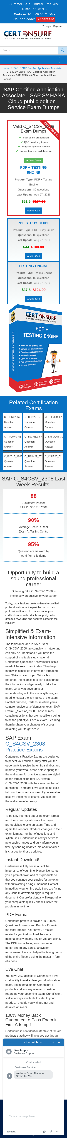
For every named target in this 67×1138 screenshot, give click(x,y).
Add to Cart (33, 210)
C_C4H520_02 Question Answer (53, 461)
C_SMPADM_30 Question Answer (54, 441)
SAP (15, 68)
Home (6, 68)
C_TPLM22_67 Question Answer (33, 461)
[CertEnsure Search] (62, 50)
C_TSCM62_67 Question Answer (33, 441)
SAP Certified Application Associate (41, 68)
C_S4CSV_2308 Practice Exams (25, 747)
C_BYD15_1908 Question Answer (13, 461)
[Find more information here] (33, 1087)
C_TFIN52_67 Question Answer (12, 422)
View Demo (34, 160)
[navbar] (7, 58)
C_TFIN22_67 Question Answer (32, 422)
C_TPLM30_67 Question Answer (53, 422)
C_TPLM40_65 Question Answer (12, 441)
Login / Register (53, 26)
